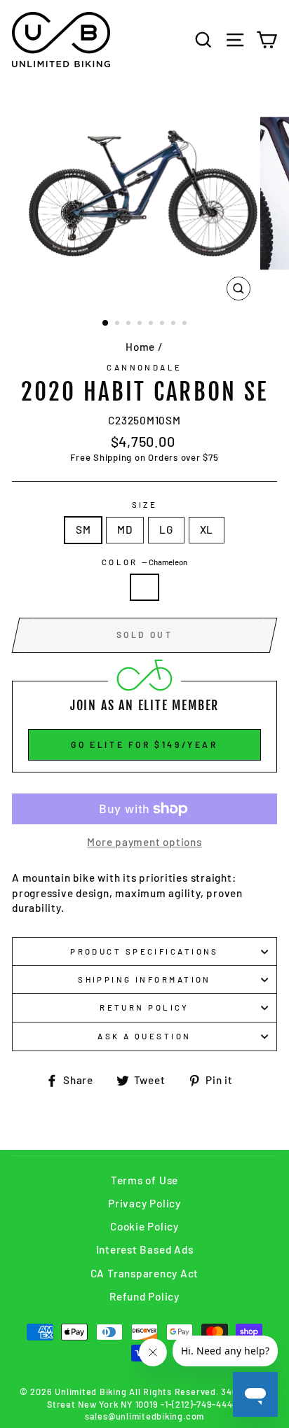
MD (125, 529)
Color (145, 562)
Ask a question (144, 1036)
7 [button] (174, 324)
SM (83, 529)
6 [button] (163, 324)
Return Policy (144, 1007)
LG (166, 529)
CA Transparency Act (144, 1273)
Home (140, 346)
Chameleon (144, 587)
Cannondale (144, 367)
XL (207, 529)
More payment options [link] (144, 842)
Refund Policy (144, 1296)
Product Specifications (144, 951)
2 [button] (118, 324)
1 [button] (105, 323)
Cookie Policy (144, 1226)
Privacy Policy (144, 1203)
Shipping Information (144, 979)
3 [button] (129, 324)
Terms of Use (144, 1180)
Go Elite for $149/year (144, 744)
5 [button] (152, 324)
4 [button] (140, 324)
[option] (144, 193)
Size (145, 504)
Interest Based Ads (145, 1249)
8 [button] (185, 324)
